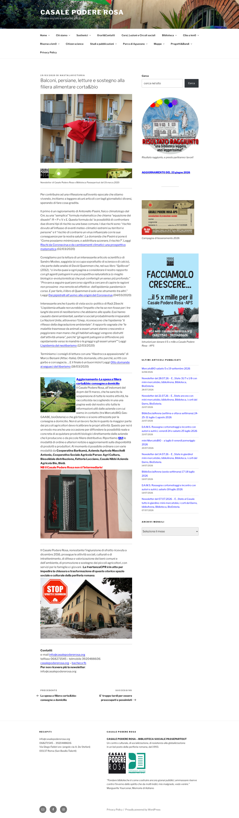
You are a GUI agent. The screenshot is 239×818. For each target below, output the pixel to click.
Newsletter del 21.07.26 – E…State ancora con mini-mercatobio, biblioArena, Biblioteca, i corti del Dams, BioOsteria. (169, 399)
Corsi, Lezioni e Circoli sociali (138, 35)
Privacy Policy (48, 52)
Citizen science (74, 43)
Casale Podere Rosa (82, 12)
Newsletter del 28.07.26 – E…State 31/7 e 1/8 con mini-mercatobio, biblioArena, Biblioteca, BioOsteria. (169, 382)
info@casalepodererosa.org (67, 654)
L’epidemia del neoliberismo (58, 345)
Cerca (145, 75)
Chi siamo (61, 35)
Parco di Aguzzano (134, 43)
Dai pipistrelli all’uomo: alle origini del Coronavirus (80, 295)
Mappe (158, 43)
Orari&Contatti (106, 35)
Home (43, 35)
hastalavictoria (72, 75)
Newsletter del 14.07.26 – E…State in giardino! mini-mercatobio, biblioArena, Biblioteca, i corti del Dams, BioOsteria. (169, 458)
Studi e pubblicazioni (102, 43)
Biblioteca (168, 35)
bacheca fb (79, 663)
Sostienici (82, 35)
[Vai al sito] (86, 177)
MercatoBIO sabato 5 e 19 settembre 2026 (166, 368)
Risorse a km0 (48, 43)
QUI (120, 438)
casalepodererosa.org (54, 663)
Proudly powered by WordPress (142, 809)
